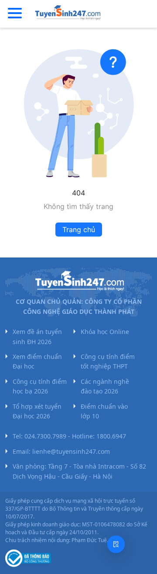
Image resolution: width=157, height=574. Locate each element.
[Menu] (14, 13)
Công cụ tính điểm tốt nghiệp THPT (108, 361)
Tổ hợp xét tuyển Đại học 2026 (37, 411)
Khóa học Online (105, 331)
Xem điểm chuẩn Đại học (37, 361)
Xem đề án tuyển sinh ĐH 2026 (37, 336)
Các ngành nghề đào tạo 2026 (105, 386)
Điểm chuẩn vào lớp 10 (104, 411)
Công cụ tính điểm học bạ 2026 (40, 386)
